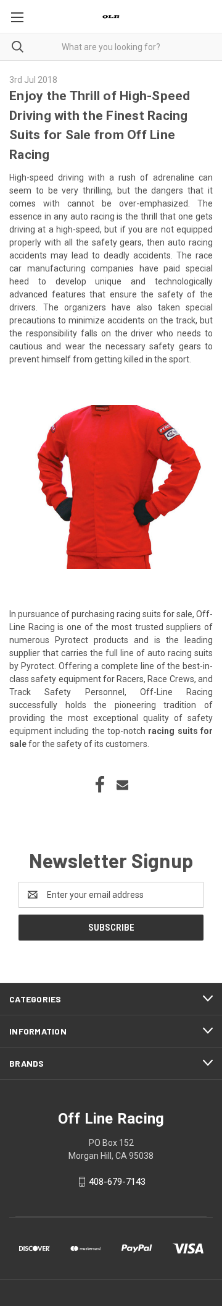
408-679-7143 (117, 1181)
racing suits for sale (154, 614)
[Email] (123, 784)
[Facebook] (100, 784)
